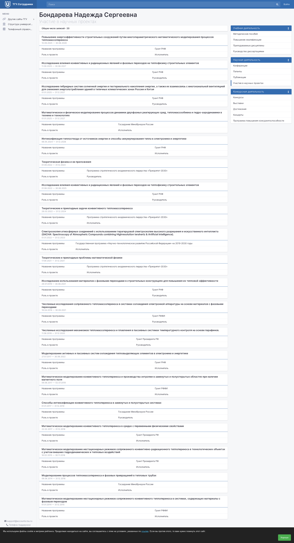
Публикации (239, 77)
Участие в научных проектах (248, 83)
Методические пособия (245, 34)
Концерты (238, 114)
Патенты (237, 71)
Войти (287, 4)
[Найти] (277, 4)
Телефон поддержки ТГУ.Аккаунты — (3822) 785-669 (18, 526)
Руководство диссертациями (248, 51)
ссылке (145, 531)
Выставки (238, 103)
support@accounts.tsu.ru (19, 521)
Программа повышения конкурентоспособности (258, 120)
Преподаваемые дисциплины (248, 45)
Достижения (239, 109)
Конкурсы (238, 97)
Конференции (240, 65)
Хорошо (284, 537)
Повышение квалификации (247, 39)
